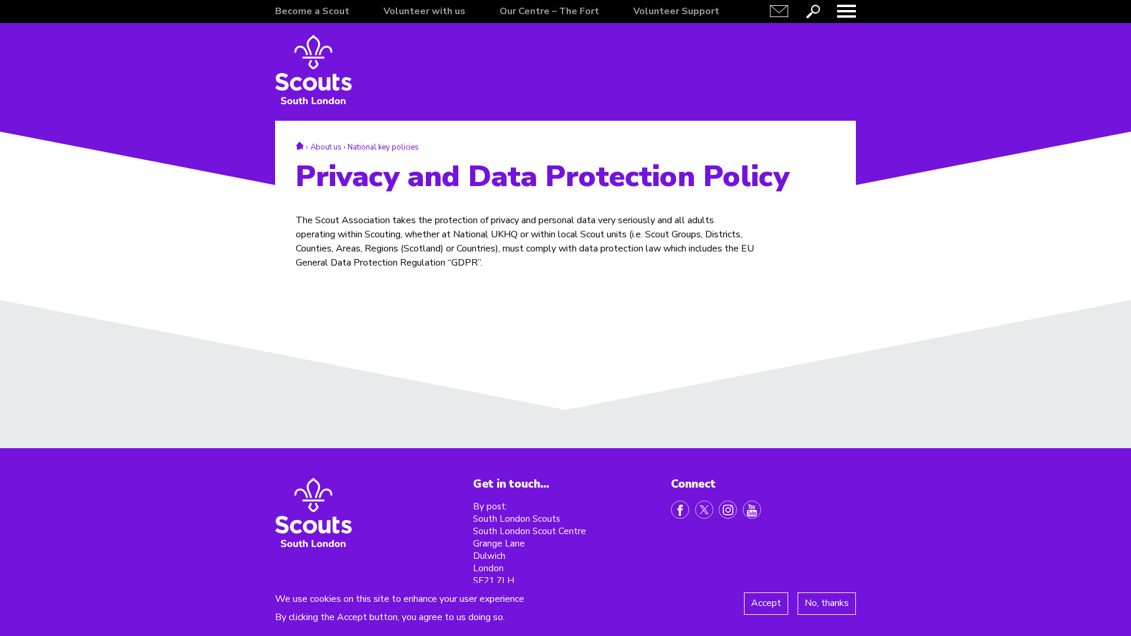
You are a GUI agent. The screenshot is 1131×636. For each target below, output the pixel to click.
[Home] (313, 69)
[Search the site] (812, 11)
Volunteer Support (676, 11)
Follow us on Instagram (728, 510)
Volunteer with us (424, 11)
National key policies (383, 147)
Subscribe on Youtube (752, 510)
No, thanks (827, 603)
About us (326, 147)
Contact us (779, 11)
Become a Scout (312, 11)
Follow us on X (704, 510)
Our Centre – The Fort (549, 11)
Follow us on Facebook (680, 510)
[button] (846, 11)
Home (300, 146)
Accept (766, 603)
